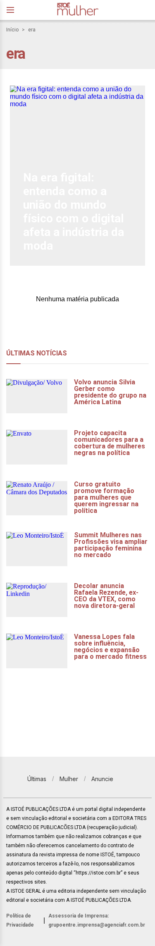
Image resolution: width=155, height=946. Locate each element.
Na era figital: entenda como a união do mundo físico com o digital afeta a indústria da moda (73, 212)
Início (12, 30)
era (32, 30)
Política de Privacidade (20, 920)
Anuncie (102, 778)
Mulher (69, 778)
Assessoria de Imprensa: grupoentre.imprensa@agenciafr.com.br (96, 920)
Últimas (36, 778)
